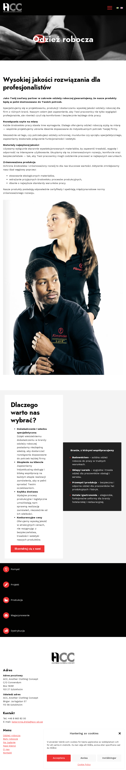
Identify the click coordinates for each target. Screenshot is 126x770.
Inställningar (109, 758)
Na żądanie (9, 742)
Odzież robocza (11, 735)
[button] (119, 733)
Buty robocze (10, 739)
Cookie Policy (84, 764)
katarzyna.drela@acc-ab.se (27, 721)
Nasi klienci (9, 745)
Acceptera (59, 758)
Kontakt (7, 752)
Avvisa (84, 758)
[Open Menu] (109, 7)
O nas (6, 749)
